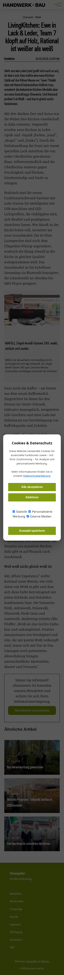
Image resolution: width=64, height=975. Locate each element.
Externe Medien (40, 516)
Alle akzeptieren (32, 486)
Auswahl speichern (32, 530)
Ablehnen (32, 497)
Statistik (21, 512)
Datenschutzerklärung (36, 475)
